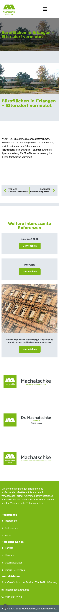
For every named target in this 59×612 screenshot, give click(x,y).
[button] (45, 9)
